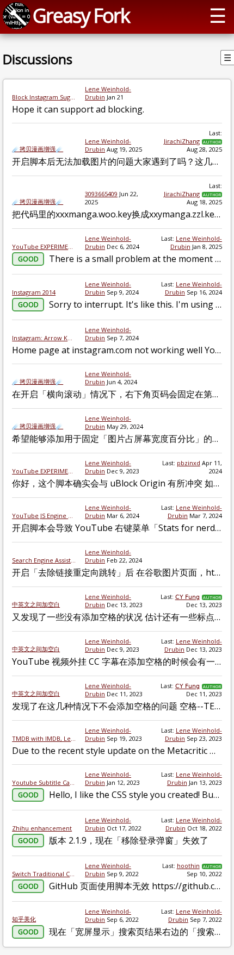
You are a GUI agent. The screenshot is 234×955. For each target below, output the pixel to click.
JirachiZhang (182, 141)
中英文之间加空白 (36, 604)
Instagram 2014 (34, 292)
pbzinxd (188, 463)
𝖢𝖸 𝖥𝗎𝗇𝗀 (187, 596)
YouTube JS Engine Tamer (44, 515)
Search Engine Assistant (44, 560)
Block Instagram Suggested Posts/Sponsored (44, 97)
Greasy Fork (81, 15)
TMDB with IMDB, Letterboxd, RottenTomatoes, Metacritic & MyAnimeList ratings (44, 738)
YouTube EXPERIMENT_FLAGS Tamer (44, 246)
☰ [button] (217, 15)
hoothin (188, 866)
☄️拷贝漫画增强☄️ (37, 149)
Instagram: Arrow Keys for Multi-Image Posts (44, 338)
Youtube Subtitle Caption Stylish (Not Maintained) (44, 782)
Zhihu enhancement (42, 828)
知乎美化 (24, 919)
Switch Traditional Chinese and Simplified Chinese (44, 874)
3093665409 (101, 194)
